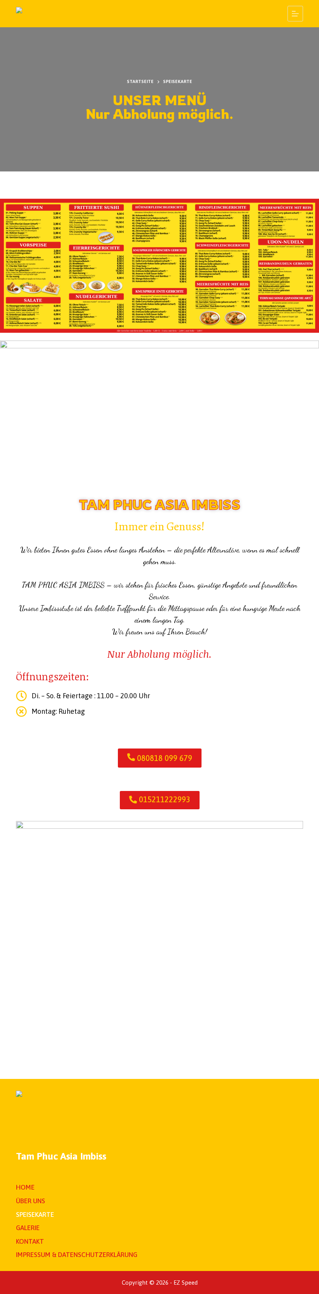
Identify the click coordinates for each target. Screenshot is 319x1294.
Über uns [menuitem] (30, 1201)
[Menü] (295, 13)
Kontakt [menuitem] (30, 1241)
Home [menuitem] (25, 1187)
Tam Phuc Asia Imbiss (61, 1156)
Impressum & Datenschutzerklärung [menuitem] (76, 1255)
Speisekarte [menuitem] (35, 1214)
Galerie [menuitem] (28, 1228)
